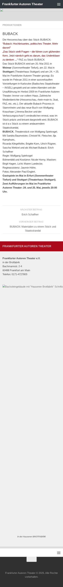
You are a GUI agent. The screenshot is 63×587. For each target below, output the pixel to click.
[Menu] (59, 4)
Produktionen (12, 25)
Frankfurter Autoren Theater (22, 4)
